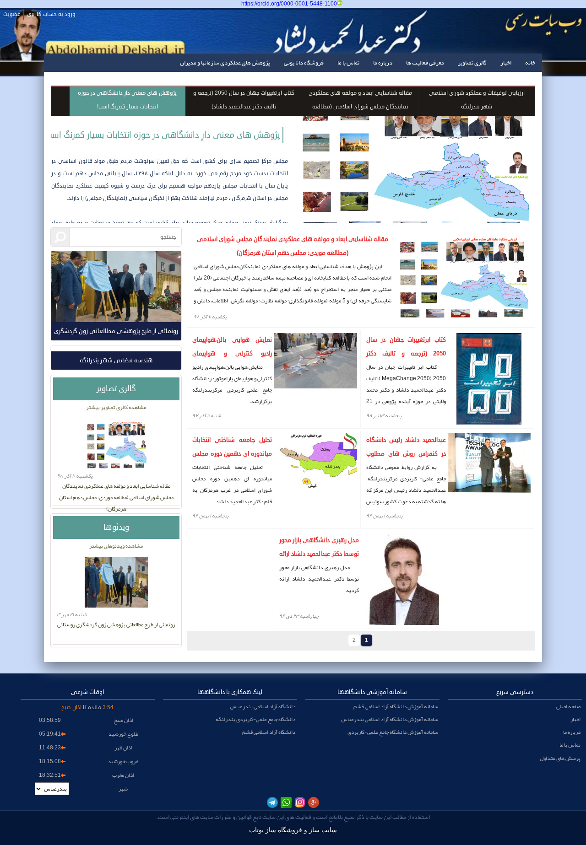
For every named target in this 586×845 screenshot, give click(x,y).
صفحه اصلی (568, 706)
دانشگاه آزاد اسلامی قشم (268, 732)
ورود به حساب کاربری (51, 14)
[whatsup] (286, 802)
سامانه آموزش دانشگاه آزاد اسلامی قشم (395, 706)
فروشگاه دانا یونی (304, 63)
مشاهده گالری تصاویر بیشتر (116, 407)
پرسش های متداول (560, 758)
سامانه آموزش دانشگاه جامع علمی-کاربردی (392, 732)
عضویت (11, 14)
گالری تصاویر (472, 63)
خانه (530, 63)
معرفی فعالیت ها (425, 63)
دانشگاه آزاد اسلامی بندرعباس (262, 706)
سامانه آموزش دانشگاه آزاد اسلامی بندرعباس (389, 719)
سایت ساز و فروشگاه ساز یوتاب (293, 830)
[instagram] (299, 802)
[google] (313, 802)
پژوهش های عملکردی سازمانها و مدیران (225, 63)
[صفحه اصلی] (527, 42)
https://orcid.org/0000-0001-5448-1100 (289, 4)
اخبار (505, 63)
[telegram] (272, 802)
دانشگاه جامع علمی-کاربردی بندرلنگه (255, 719)
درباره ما (382, 63)
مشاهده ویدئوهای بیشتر (116, 545)
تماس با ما (348, 63)
